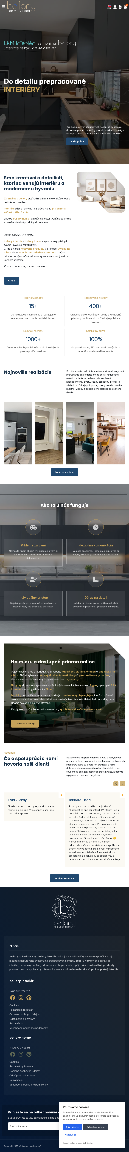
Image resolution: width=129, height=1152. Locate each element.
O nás (11, 280)
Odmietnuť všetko (96, 1127)
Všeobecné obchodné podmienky (28, 1028)
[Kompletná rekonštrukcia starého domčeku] (111, 433)
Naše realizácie (64, 472)
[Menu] (3, 7)
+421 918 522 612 (19, 991)
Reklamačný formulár (21, 1066)
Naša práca (77, 141)
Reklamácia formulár (21, 1009)
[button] (109, 6)
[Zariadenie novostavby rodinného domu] (18, 433)
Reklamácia (15, 1023)
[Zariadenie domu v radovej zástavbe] (49, 433)
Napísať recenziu (64, 878)
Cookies (14, 1005)
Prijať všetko (72, 1127)
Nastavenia (70, 1134)
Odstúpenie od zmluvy (22, 1018)
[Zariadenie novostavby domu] (80, 433)
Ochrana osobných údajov (24, 1014)
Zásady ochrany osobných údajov (78, 1143)
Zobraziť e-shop (25, 723)
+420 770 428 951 (20, 1047)
